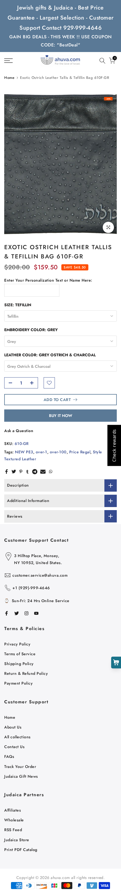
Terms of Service (19, 654)
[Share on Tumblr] (27, 471)
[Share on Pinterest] (21, 471)
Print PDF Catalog (20, 849)
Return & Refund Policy (26, 673)
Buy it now (60, 415)
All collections (17, 737)
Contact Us (14, 746)
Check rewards (114, 445)
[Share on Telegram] (34, 471)
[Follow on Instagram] (26, 613)
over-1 (41, 452)
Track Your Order (20, 766)
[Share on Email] (43, 471)
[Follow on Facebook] (6, 613)
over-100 (58, 452)
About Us (12, 727)
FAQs (9, 756)
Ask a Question (18, 430)
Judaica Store (16, 840)
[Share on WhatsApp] (50, 471)
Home (9, 77)
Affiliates (12, 810)
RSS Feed (13, 830)
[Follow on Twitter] (16, 613)
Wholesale (14, 820)
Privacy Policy (17, 644)
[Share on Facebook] (6, 471)
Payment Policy (18, 683)
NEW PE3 (24, 452)
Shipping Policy (19, 663)
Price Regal (80, 452)
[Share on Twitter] (14, 471)
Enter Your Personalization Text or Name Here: (48, 280)
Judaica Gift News (21, 776)
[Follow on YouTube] (36, 613)
